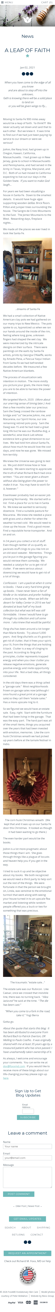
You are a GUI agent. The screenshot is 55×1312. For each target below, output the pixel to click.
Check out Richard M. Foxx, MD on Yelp (27, 1261)
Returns (18, 1234)
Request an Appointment (27, 1253)
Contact (37, 1234)
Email (6, 1153)
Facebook (25, 1242)
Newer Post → (35, 1206)
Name (6, 1142)
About (26, 1227)
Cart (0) (47, 2)
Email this (31, 74)
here (5, 1078)
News (28, 36)
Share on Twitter (27, 74)
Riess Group (48, 1295)
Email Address (26, 1105)
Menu (9, 2)
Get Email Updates (27, 1218)
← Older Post (19, 1206)
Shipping (43, 1227)
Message (8, 1165)
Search (10, 1227)
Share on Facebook (23, 74)
